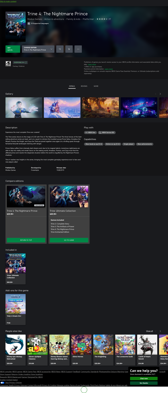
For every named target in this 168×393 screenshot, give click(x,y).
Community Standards (90, 371)
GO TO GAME (69, 240)
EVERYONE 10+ (19, 62)
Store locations (37, 374)
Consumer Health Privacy (10, 385)
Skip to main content (8, 1)
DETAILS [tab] (72, 86)
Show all (149, 331)
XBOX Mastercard (14, 377)
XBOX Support (66, 371)
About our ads (121, 385)
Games (24, 377)
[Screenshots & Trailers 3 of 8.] (100, 107)
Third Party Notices (97, 385)
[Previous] (155, 93)
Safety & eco (111, 385)
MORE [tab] (96, 86)
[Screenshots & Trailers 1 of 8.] (23, 107)
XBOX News (56, 371)
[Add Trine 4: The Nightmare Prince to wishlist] (60, 49)
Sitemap (23, 385)
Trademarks (85, 385)
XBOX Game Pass (29, 371)
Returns (15, 374)
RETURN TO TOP (26, 240)
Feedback (76, 371)
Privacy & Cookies (49, 385)
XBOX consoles (6, 371)
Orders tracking (24, 374)
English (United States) (9, 380)
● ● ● (78, 49)
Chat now (144, 378)
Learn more (92, 64)
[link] (15, 268)
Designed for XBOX (35, 377)
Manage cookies (63, 385)
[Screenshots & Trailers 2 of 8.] (62, 107)
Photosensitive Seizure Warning (111, 371)
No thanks (144, 383)
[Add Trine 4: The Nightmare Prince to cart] (69, 49)
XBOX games (17, 371)
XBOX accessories (44, 371)
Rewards (3, 377)
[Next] (160, 93)
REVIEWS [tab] (84, 86)
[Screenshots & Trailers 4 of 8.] (139, 107)
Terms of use (75, 385)
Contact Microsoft (34, 385)
